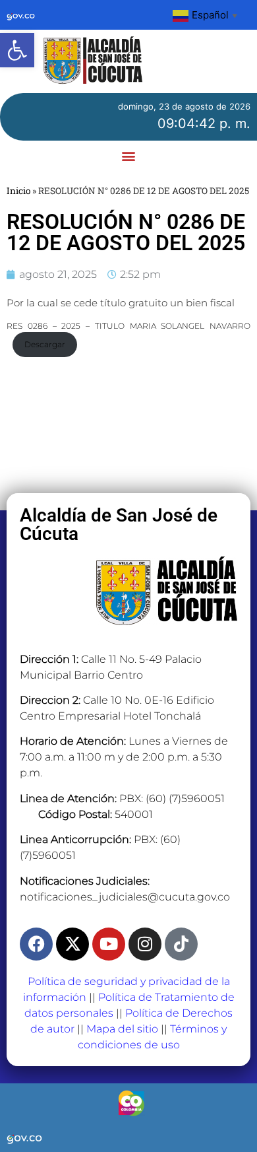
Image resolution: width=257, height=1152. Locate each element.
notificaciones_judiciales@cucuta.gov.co (125, 897)
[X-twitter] (72, 944)
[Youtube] (108, 944)
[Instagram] (144, 944)
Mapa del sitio (122, 1029)
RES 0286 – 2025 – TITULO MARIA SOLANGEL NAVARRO (128, 326)
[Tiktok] (181, 944)
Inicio (18, 191)
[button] (17, 50)
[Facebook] (36, 944)
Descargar (44, 344)
